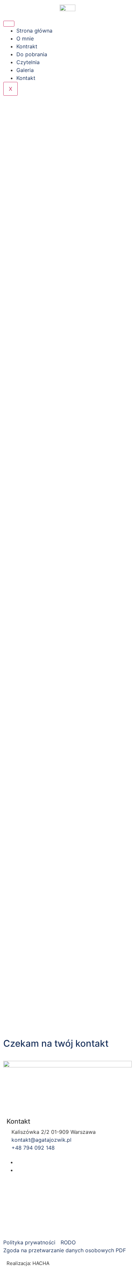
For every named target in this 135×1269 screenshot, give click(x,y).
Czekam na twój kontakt (55, 1043)
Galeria (25, 70)
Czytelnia (28, 62)
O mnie (25, 38)
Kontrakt (26, 46)
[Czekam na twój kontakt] (11, 1025)
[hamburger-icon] (8, 24)
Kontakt (25, 78)
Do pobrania (31, 54)
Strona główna (34, 30)
